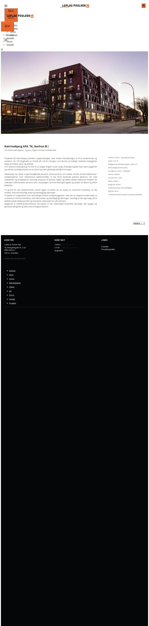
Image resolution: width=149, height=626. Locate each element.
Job (10, 291)
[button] (5, 6)
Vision (11, 275)
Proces (11, 279)
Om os (9, 41)
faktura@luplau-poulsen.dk (74, 250)
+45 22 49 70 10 (67, 244)
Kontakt (10, 44)
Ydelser (12, 287)
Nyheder (10, 38)
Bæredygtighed (15, 283)
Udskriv (137, 223)
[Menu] (7, 26)
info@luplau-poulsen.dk (69, 247)
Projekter (10, 35)
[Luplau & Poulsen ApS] (18, 20)
